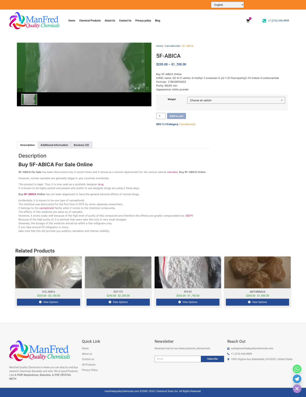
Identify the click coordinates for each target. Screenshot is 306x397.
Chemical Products (90, 20)
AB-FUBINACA (257, 291)
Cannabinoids (172, 46)
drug (100, 184)
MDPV (189, 215)
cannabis (172, 172)
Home (71, 20)
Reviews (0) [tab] (81, 145)
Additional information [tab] (54, 145)
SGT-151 (118, 291)
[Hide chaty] (297, 388)
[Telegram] (297, 379)
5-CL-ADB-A (48, 291)
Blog (157, 20)
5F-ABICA (30, 194)
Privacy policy (143, 20)
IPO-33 (188, 291)
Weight (172, 99)
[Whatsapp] (297, 369)
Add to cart (176, 116)
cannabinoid (46, 208)
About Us (110, 20)
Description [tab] (27, 145)
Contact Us (125, 20)
